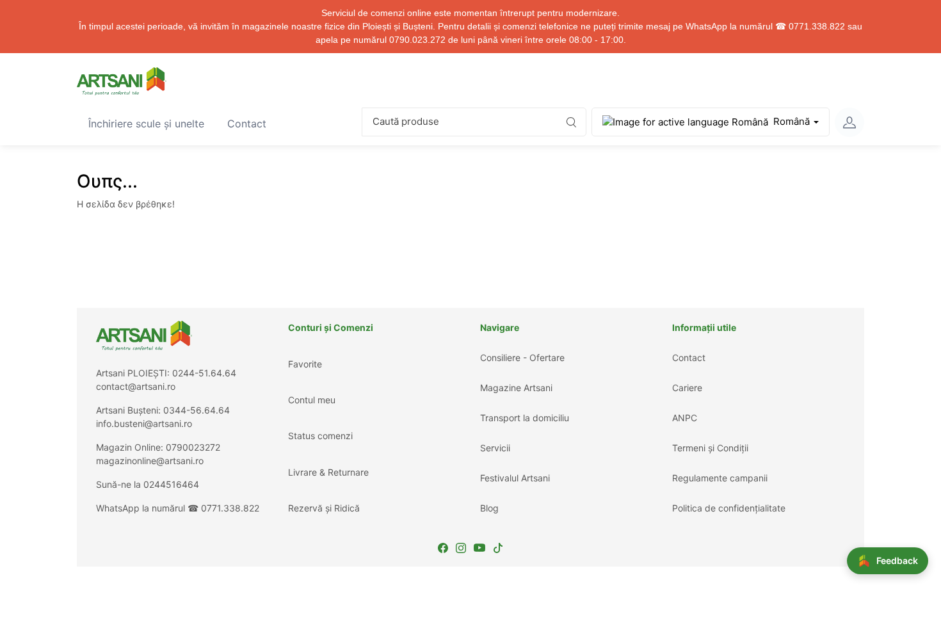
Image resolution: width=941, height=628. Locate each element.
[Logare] (849, 122)
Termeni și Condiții (710, 447)
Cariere (687, 387)
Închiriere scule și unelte (152, 123)
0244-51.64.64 (204, 372)
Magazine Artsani (516, 387)
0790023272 (193, 447)
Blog (489, 508)
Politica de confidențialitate (728, 508)
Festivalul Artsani (515, 477)
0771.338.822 (230, 508)
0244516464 (171, 484)
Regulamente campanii (720, 477)
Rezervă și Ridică (324, 508)
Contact (252, 123)
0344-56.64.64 (196, 410)
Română (791, 121)
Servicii (495, 447)
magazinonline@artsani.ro (150, 460)
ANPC (684, 417)
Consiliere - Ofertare (522, 357)
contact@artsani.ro (135, 386)
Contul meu (311, 399)
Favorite (305, 363)
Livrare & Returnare (328, 472)
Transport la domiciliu (524, 417)
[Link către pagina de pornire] (121, 81)
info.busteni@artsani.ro (144, 423)
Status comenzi (320, 435)
